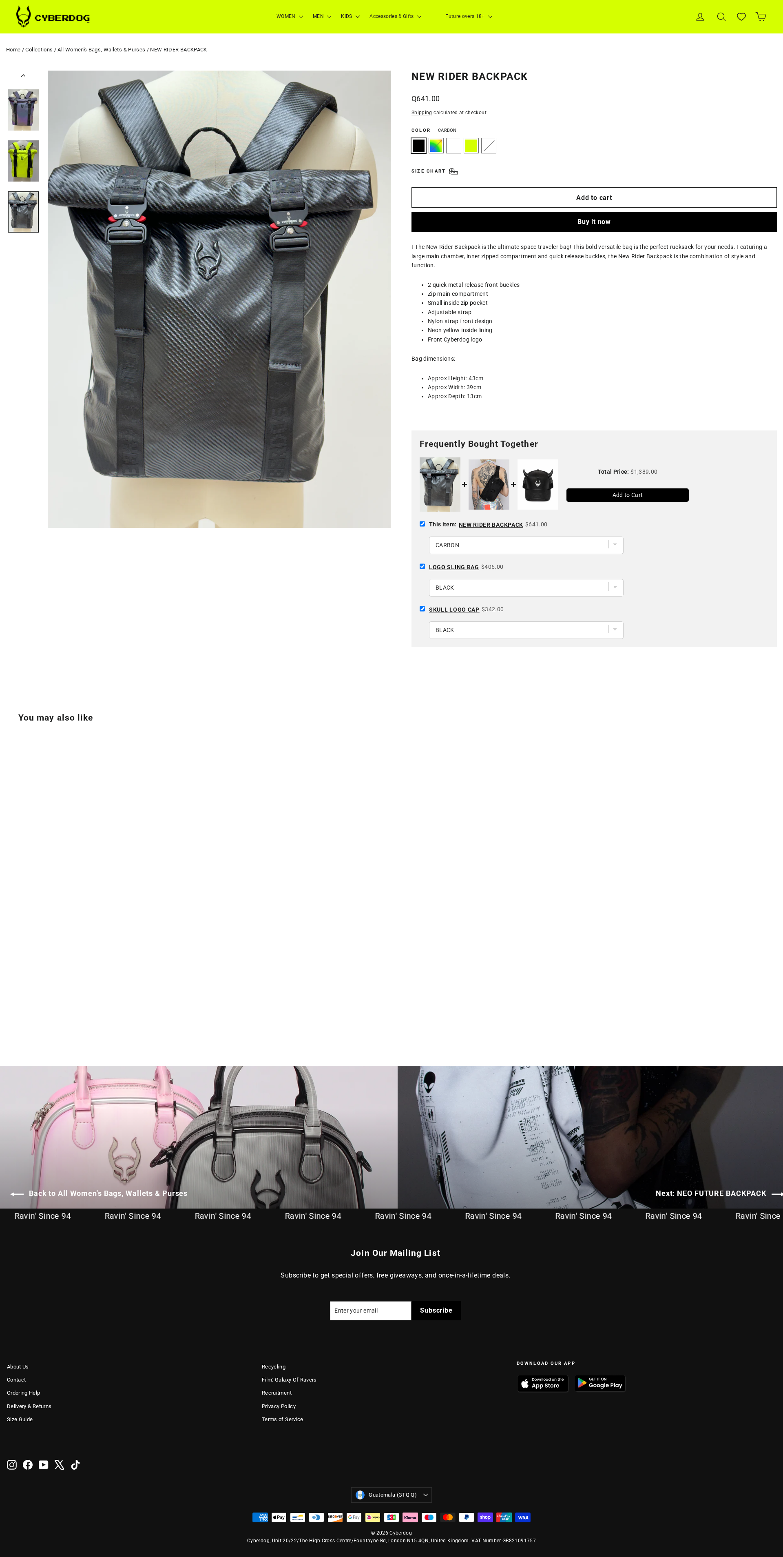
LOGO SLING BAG (454, 567)
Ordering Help (23, 1393)
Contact (16, 1380)
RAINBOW (436, 145)
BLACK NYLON (454, 145)
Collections (39, 50)
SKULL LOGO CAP (454, 609)
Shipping (421, 112)
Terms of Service (282, 1419)
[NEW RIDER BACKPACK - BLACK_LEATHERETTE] (52, 1009)
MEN (319, 16)
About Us (18, 1367)
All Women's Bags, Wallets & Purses (101, 50)
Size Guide (20, 1419)
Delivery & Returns (29, 1406)
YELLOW (471, 145)
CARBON (418, 145)
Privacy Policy (279, 1406)
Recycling (273, 1367)
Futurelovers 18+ (465, 16)
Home (13, 50)
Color (434, 130)
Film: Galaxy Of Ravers (289, 1380)
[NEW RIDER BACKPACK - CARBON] (12, 1009)
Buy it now (594, 222)
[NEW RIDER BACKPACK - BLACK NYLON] (32, 1009)
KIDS (347, 16)
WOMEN (286, 16)
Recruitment (277, 1393)
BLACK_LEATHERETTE (489, 145)
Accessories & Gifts (392, 16)
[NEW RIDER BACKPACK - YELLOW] (42, 1009)
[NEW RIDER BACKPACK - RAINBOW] (22, 1009)
